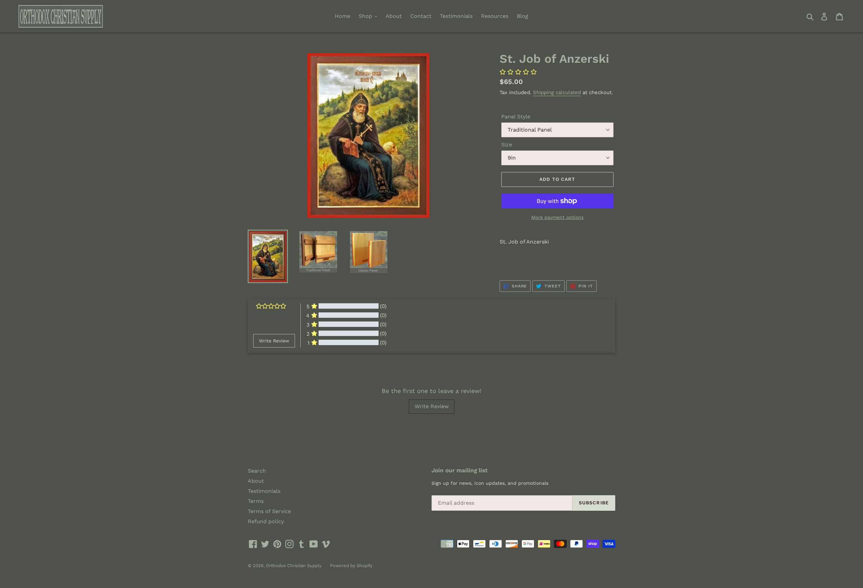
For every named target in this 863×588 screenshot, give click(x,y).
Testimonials (456, 16)
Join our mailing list (459, 470)
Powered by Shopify (351, 565)
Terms (256, 501)
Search (257, 471)
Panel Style (515, 116)
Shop (366, 16)
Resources (494, 16)
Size (506, 144)
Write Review (432, 406)
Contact (421, 16)
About (394, 16)
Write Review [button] (274, 340)
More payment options (557, 217)
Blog (522, 16)
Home (342, 16)
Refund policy (266, 521)
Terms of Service (269, 511)
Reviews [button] (261, 365)
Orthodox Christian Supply (294, 565)
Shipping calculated (557, 92)
